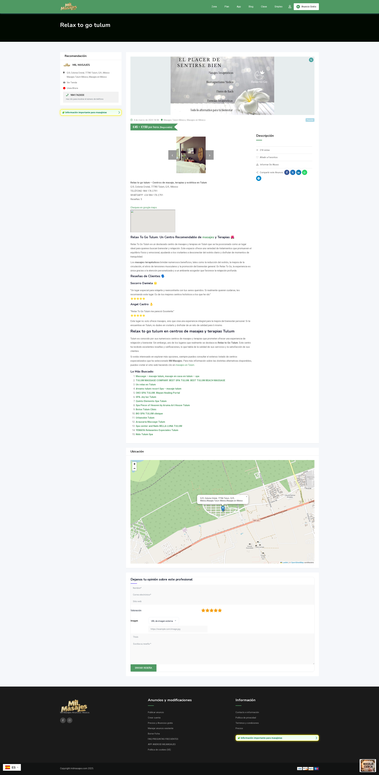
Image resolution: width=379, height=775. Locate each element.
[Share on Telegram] (258, 178)
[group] (91, 112)
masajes (208, 237)
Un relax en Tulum (146, 384)
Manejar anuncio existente (160, 728)
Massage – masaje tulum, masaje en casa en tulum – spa (167, 376)
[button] (223, 509)
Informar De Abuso (269, 164)
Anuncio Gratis (308, 6)
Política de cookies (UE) (159, 749)
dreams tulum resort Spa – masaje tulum (158, 388)
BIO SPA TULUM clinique (149, 413)
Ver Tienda (72, 82)
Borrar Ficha (154, 733)
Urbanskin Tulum (145, 417)
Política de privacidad (246, 717)
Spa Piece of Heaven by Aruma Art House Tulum (163, 405)
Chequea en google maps (143, 207)
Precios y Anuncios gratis (160, 723)
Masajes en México (196, 120)
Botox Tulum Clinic (146, 409)
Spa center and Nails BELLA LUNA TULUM (159, 426)
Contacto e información (247, 712)
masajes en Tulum (185, 365)
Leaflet (285, 562)
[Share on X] (292, 172)
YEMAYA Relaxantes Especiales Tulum (157, 430)
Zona (214, 6)
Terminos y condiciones (247, 723)
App (239, 6)
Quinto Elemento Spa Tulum (151, 401)
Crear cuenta (154, 717)
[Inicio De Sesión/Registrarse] (290, 6)
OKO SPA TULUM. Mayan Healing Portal (158, 392)
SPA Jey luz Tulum (146, 397)
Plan (226, 6)
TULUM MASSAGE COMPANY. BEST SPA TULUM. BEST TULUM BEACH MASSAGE (180, 380)
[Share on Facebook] (286, 172)
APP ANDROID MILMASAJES (162, 744)
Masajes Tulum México (175, 120)
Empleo (278, 6)
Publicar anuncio (156, 712)
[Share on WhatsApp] (304, 172)
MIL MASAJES (81, 65)
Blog (251, 6)
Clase (264, 6)
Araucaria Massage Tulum (150, 421)
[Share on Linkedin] (298, 172)
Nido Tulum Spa (144, 434)
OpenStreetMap (297, 562)
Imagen (134, 621)
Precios (239, 728)
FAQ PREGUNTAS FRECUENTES (163, 739)
